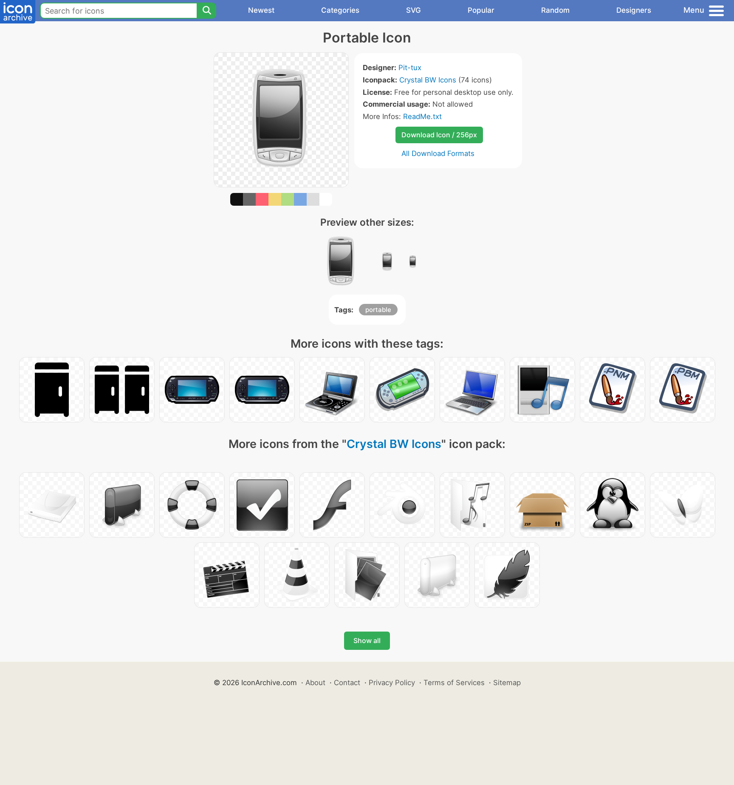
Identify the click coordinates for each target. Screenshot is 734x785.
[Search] (206, 11)
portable (378, 310)
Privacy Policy (392, 682)
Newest (261, 10)
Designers (633, 10)
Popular (481, 10)
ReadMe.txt (422, 116)
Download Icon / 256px (439, 134)
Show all (367, 640)
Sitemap (507, 682)
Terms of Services (454, 682)
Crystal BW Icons (427, 80)
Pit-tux (409, 67)
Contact (347, 682)
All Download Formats (437, 153)
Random (555, 10)
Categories (340, 10)
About (315, 682)
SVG (413, 10)
